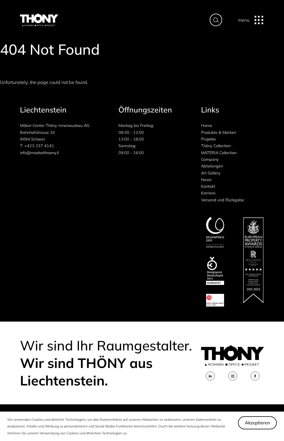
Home (206, 125)
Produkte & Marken (218, 132)
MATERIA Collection (219, 152)
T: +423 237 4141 (37, 145)
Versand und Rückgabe (222, 199)
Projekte (208, 139)
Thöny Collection (216, 145)
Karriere (208, 193)
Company (210, 159)
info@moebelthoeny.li (39, 152)
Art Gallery (210, 173)
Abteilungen (212, 166)
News (206, 179)
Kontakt (208, 186)
